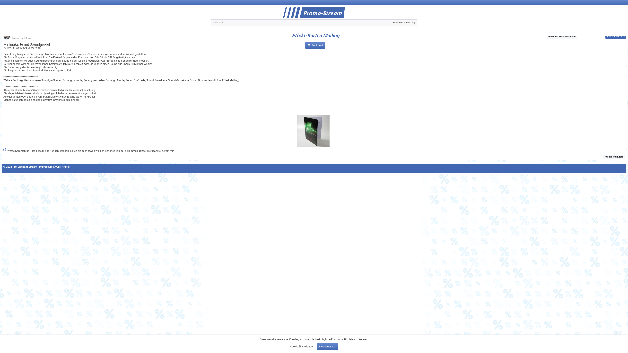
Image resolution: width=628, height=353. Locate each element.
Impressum (45, 166)
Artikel (66, 166)
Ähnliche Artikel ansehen (562, 36)
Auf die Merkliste (614, 156)
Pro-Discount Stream (25, 166)
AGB (57, 166)
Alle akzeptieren (327, 346)
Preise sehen (616, 36)
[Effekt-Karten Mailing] (315, 40)
